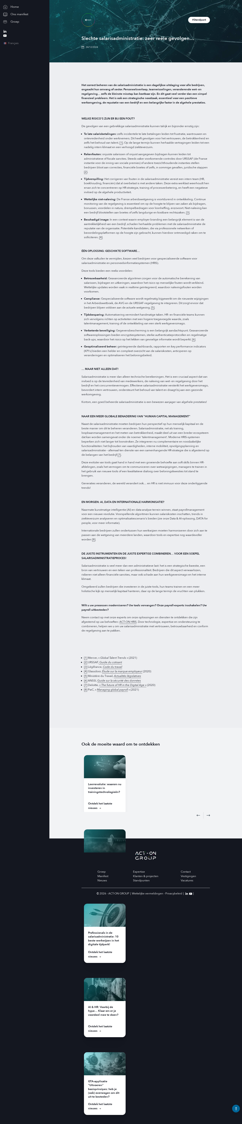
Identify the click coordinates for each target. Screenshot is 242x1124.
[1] (121, 143)
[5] (152, 307)
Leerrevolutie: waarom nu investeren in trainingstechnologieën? (104, 788)
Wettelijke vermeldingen (147, 893)
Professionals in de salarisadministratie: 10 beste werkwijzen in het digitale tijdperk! (103, 938)
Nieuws (102, 880)
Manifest (102, 876)
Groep (101, 872)
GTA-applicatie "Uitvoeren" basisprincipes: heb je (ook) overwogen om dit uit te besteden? (103, 1089)
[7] (119, 455)
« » (122, 685)
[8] (93, 539)
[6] (193, 339)
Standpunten (141, 880)
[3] (187, 212)
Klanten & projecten (145, 876)
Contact (186, 872)
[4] (100, 237)
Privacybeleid (173, 893)
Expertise (139, 872)
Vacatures (187, 880)
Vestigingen (188, 876)
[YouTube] (5, 35)
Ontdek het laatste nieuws (100, 806)
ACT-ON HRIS (128, 622)
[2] (85, 172)
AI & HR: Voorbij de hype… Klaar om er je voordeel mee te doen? (103, 1011)
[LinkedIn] (5, 31)
